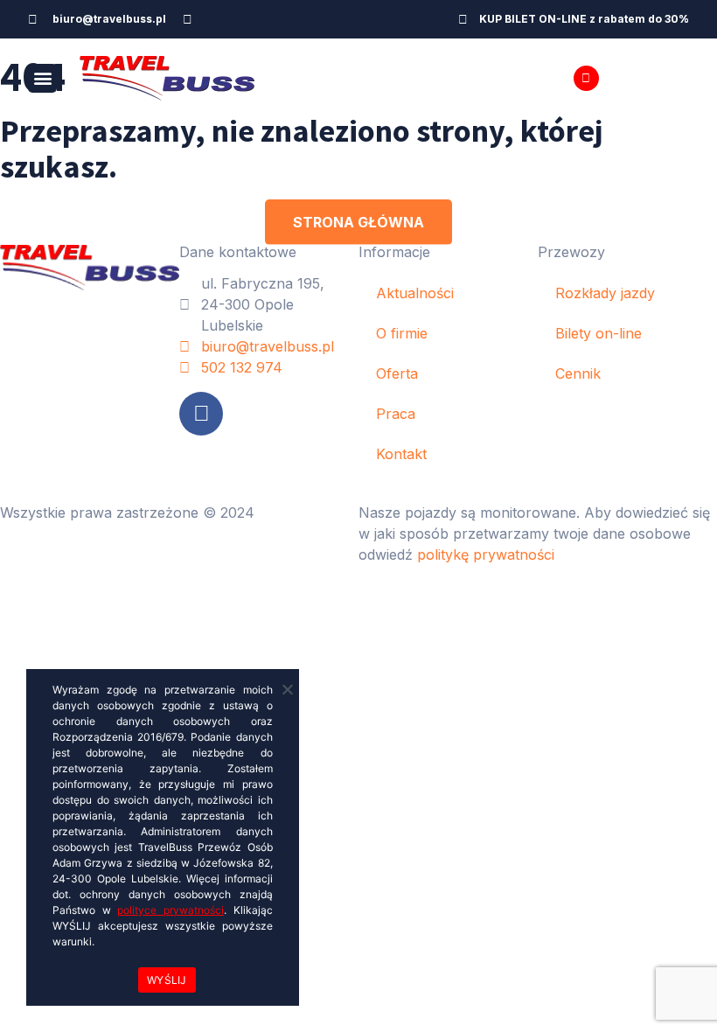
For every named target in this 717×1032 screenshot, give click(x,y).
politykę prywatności (485, 554)
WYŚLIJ (167, 980)
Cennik (578, 373)
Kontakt (401, 454)
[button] (42, 78)
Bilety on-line (598, 333)
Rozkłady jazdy (605, 293)
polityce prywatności (170, 910)
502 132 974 (647, 78)
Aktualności (415, 293)
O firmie (402, 333)
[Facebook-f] (188, 19)
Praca (395, 413)
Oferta (397, 373)
